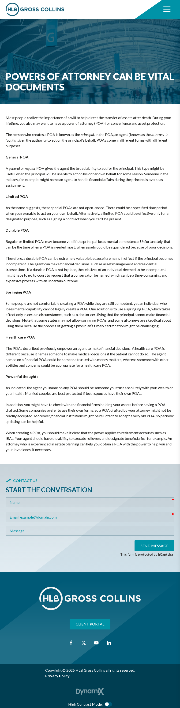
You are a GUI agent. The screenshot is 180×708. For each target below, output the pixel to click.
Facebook (71, 643)
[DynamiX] (90, 691)
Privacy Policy (57, 676)
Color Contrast (108, 704)
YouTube (96, 643)
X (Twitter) (84, 643)
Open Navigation (166, 9)
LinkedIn (109, 643)
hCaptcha (165, 554)
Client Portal (90, 624)
